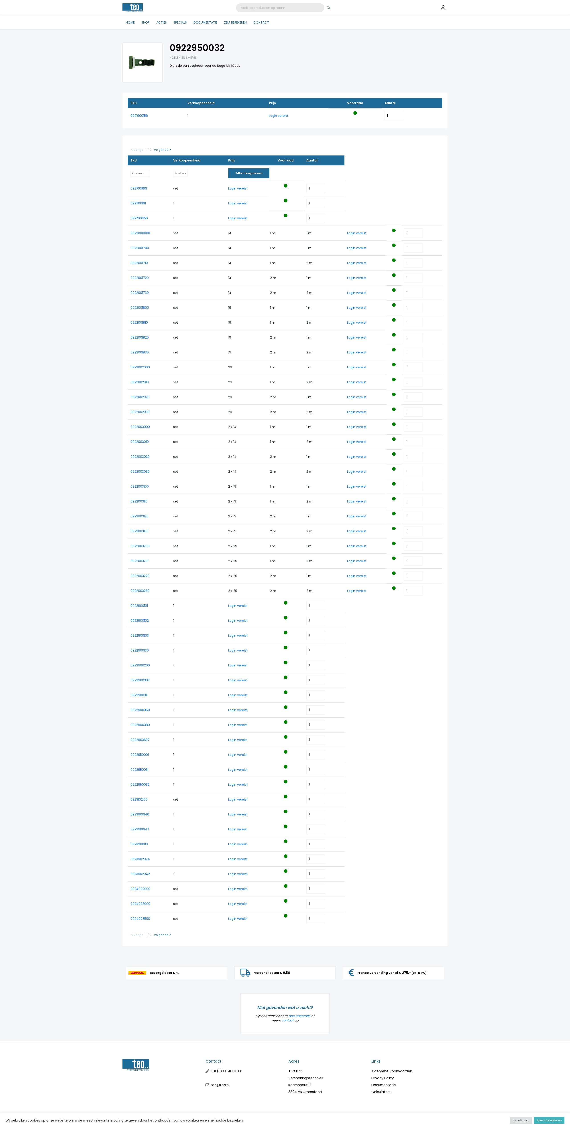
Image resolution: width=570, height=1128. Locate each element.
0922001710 (139, 263)
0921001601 (138, 188)
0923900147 (139, 829)
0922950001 (139, 755)
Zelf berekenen (235, 22)
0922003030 (140, 471)
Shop (145, 22)
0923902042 (140, 874)
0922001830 (139, 352)
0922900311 (139, 695)
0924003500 (140, 918)
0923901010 (139, 844)
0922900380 (140, 725)
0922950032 (139, 784)
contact (287, 1020)
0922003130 (139, 531)
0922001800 (139, 307)
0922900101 (139, 605)
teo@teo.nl (220, 1085)
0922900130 (139, 650)
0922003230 (139, 591)
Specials (180, 22)
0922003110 (139, 501)
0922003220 (139, 576)
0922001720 (139, 278)
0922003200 (140, 546)
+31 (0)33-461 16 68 (226, 1071)
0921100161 (138, 203)
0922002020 (140, 397)
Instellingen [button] (521, 1120)
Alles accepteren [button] (549, 1120)
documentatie (299, 1016)
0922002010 (139, 382)
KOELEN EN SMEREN (183, 57)
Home (130, 22)
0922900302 (140, 680)
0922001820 (139, 337)
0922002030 (140, 412)
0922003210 (139, 561)
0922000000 (140, 233)
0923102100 (139, 799)
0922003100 (139, 486)
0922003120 (139, 516)
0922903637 (140, 740)
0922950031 (139, 769)
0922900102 (139, 620)
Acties (161, 22)
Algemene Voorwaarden (391, 1071)
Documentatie (205, 22)
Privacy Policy (382, 1078)
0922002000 (140, 367)
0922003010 (139, 442)
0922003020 (140, 456)
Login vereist (278, 115)
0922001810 (139, 322)
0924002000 (140, 889)
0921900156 (139, 115)
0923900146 (139, 814)
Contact (261, 22)
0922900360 (140, 710)
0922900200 (140, 665)
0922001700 (139, 248)
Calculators (381, 1092)
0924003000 (140, 904)
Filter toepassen (248, 173)
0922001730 (139, 293)
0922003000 (140, 427)
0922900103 (139, 635)
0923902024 (140, 859)
